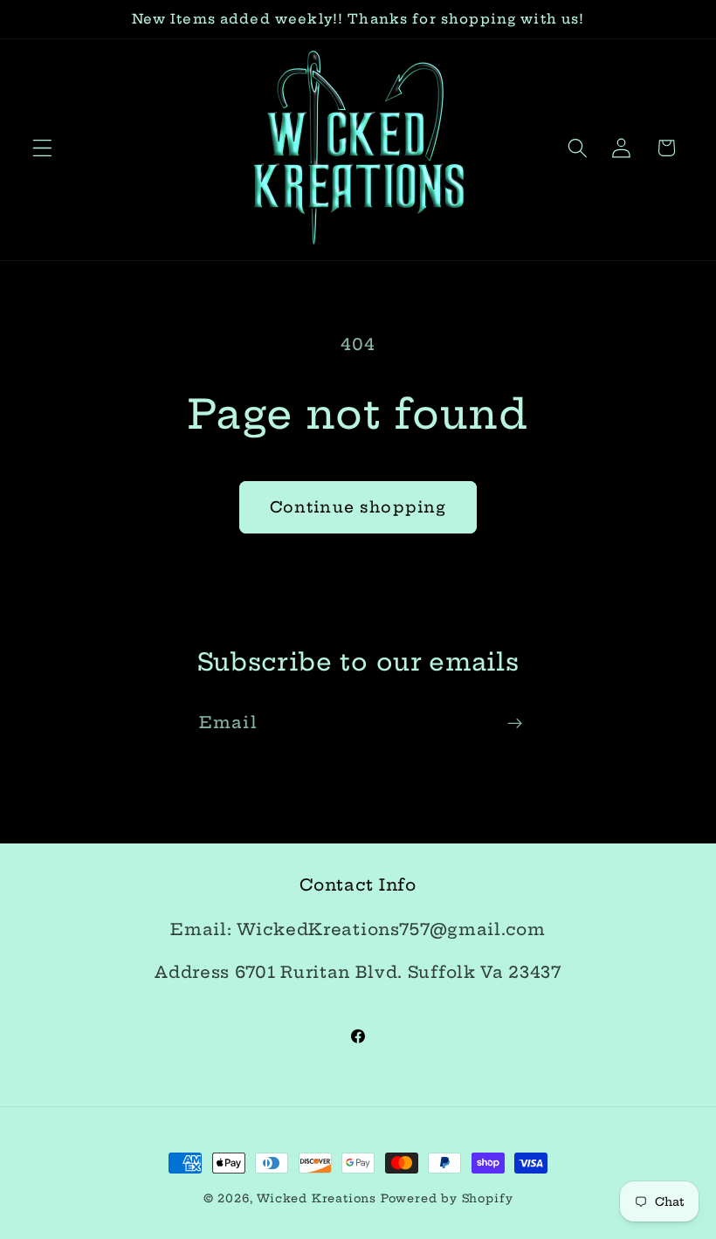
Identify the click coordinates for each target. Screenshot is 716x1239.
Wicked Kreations (316, 1198)
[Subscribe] (514, 723)
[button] (42, 148)
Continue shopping (358, 507)
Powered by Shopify (447, 1198)
